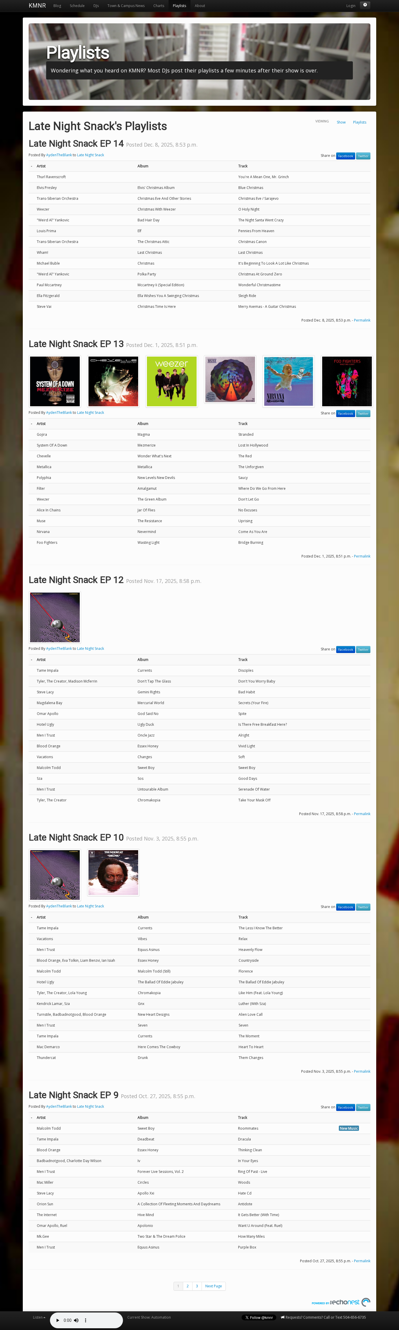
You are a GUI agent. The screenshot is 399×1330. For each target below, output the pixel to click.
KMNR (37, 5)
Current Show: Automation (149, 1317)
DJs (96, 5)
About (200, 5)
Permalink (362, 320)
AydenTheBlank (59, 154)
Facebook (345, 156)
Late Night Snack (90, 154)
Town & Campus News (126, 5)
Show (341, 122)
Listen (38, 1317)
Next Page (213, 1286)
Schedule (77, 5)
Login (350, 5)
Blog (57, 5)
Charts (158, 5)
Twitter (363, 156)
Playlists (179, 5)
